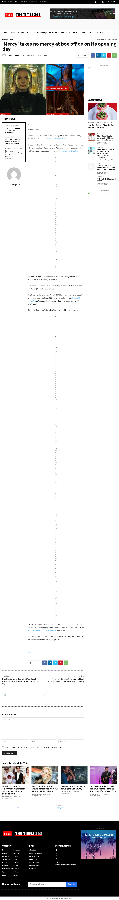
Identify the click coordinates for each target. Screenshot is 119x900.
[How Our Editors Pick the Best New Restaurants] (102, 111)
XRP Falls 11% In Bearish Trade (106, 180)
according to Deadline (69, 151)
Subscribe (71, 884)
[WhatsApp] (114, 55)
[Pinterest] (109, 55)
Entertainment (7, 39)
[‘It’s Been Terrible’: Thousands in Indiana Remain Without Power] (91, 166)
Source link (32, 652)
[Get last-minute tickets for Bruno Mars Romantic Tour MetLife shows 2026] (103, 775)
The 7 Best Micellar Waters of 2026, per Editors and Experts (12, 141)
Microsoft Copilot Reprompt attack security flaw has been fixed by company (65, 680)
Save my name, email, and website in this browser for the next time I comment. (33, 747)
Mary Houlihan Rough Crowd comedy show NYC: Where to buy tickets (44, 789)
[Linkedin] (99, 2)
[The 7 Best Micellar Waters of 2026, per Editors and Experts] (91, 137)
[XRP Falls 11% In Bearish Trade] (91, 180)
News (98, 163)
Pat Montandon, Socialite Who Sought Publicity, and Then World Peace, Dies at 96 (20, 681)
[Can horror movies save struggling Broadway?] (74, 775)
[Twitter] (103, 2)
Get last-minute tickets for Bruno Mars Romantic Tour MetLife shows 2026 (103, 789)
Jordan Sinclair (102, 172)
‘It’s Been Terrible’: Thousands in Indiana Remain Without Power (106, 167)
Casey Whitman (102, 183)
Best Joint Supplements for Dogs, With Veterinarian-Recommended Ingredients (14, 155)
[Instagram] (95, 2)
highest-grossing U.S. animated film (42, 630)
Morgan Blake (96, 122)
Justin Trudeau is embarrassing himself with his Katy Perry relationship (13, 790)
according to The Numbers (55, 139)
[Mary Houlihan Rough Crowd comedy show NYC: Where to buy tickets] (44, 775)
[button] (114, 33)
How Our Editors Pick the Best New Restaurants (13, 130)
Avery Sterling (101, 142)
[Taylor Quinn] (4, 55)
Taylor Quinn (14, 55)
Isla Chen (100, 160)
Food (6, 125)
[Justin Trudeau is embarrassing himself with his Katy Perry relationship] (15, 775)
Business (7, 148)
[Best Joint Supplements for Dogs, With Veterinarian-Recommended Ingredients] (91, 150)
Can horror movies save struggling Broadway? (73, 787)
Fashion (7, 137)
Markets (99, 177)
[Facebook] (92, 2)
